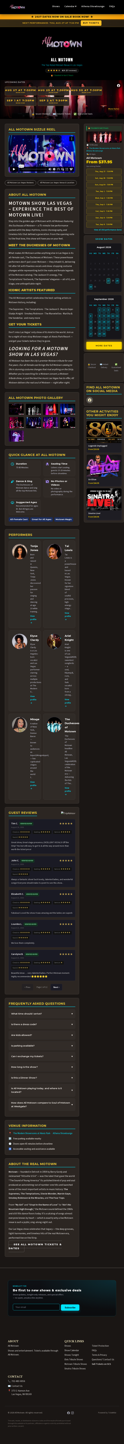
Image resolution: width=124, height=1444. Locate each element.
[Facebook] (119, 86)
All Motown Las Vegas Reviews (20, 182)
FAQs (112, 6)
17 (108, 322)
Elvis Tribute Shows (73, 1359)
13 (91, 322)
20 (91, 328)
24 (108, 328)
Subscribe (70, 1307)
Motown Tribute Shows (75, 1364)
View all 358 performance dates (108, 229)
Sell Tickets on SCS (101, 1364)
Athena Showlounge (92, 6)
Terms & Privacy (99, 1355)
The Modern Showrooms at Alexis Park (31, 1133)
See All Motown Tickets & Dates (35, 1246)
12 (117, 316)
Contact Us (17, 1386)
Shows (56, 6)
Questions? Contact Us (103, 1359)
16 (104, 322)
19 (117, 322)
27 (108, 280)
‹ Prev (27, 987)
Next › (56, 987)
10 (108, 316)
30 (91, 287)
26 (117, 328)
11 (113, 316)
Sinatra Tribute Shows (75, 1368)
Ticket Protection (100, 1346)
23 (104, 328)
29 (117, 280)
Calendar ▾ (70, 6)
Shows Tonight (71, 1355)
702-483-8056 (18, 1381)
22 (99, 328)
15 (99, 322)
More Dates (113, 108)
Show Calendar (71, 1350)
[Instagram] (72, 1413)
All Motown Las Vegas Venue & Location (57, 182)
